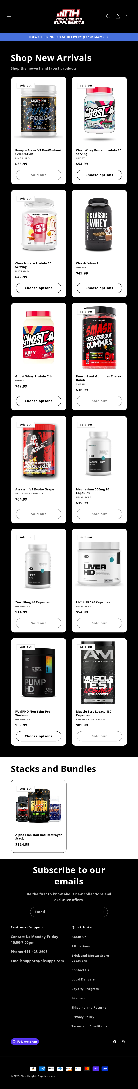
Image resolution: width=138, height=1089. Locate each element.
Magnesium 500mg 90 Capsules (92, 491)
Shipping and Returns (89, 1007)
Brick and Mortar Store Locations (90, 958)
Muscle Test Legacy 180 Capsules (94, 713)
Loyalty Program (85, 989)
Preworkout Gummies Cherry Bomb (98, 378)
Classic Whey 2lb (89, 263)
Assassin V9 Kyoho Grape (34, 489)
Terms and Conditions (89, 1026)
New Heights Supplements (38, 1076)
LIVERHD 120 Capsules (93, 602)
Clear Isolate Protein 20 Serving (33, 265)
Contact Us (80, 970)
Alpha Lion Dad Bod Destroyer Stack (38, 836)
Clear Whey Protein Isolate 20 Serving (98, 152)
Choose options (99, 175)
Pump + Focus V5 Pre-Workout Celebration (38, 152)
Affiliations (81, 946)
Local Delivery (83, 979)
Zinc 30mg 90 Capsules (32, 602)
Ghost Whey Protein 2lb (33, 376)
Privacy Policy (83, 1017)
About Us (79, 937)
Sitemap (78, 998)
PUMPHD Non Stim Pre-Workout (33, 713)
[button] (9, 16)
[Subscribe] (103, 912)
